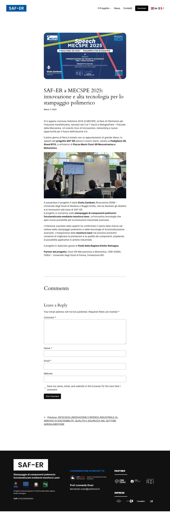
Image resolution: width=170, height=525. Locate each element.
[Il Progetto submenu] (110, 8)
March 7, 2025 (50, 109)
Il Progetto (103, 8)
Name (48, 348)
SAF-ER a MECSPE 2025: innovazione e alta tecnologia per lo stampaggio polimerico (84, 97)
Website (48, 373)
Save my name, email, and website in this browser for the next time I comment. (83, 388)
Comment (50, 317)
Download (141, 8)
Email (47, 360)
